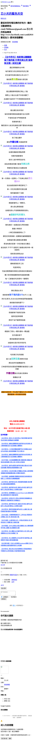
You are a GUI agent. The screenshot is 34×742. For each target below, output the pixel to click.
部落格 (6, 47)
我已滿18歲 (4, 738)
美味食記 (14, 579)
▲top (2, 585)
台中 (13, 582)
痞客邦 (12, 575)
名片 (5, 49)
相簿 (5, 45)
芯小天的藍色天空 (12, 13)
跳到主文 (3, 18)
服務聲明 (19, 717)
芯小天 (3, 565)
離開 (10, 738)
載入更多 (3, 588)
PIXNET (8, 715)
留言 (15, 575)
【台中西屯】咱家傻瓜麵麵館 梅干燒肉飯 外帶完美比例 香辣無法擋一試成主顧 (18, 60)
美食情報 (15, 42)
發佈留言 (3, 599)
